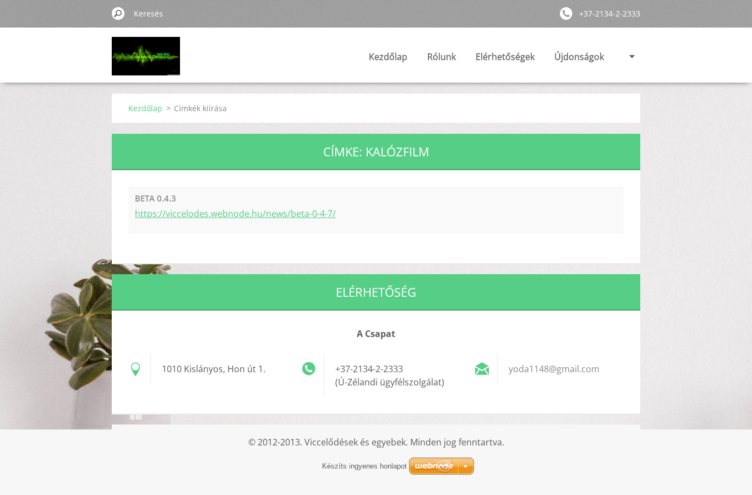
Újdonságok (579, 57)
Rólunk (441, 57)
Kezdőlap (388, 57)
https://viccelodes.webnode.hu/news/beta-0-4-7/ (235, 214)
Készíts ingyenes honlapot (364, 466)
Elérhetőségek (505, 57)
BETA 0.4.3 (155, 198)
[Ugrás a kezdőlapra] (146, 62)
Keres (118, 13)
